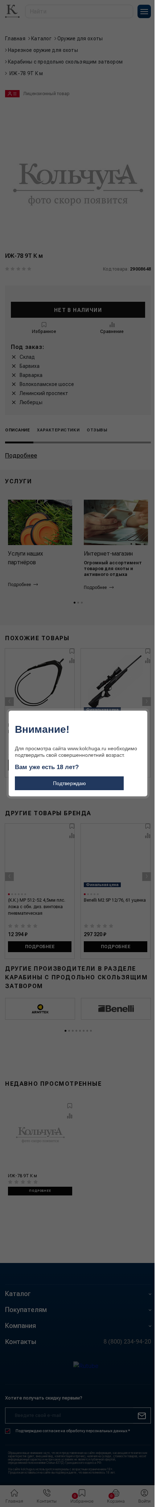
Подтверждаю (69, 783)
